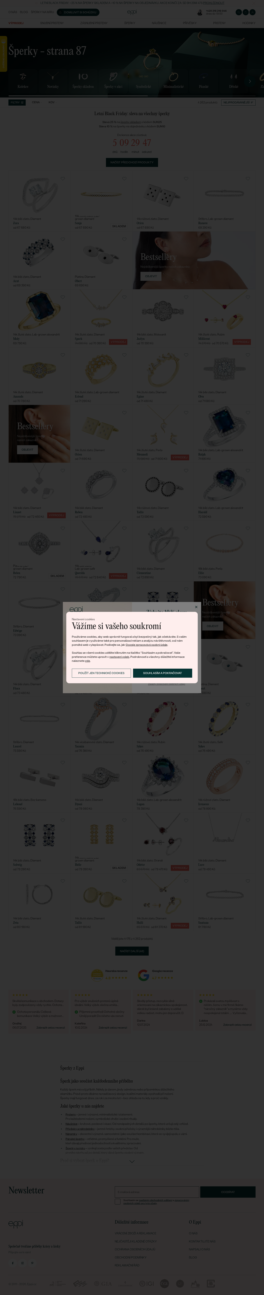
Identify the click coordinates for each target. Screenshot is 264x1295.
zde (87, 661)
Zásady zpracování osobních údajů (166, 684)
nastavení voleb (119, 657)
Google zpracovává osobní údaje (146, 645)
